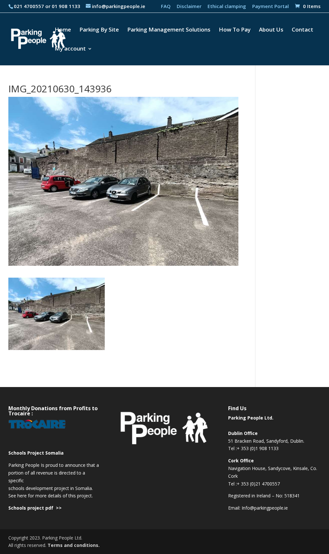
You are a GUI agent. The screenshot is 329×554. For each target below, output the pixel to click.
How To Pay (235, 30)
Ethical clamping (227, 6)
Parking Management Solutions (168, 30)
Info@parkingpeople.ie (265, 508)
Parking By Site (99, 30)
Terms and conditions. (74, 545)
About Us (271, 30)
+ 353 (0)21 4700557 (258, 484)
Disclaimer (189, 6)
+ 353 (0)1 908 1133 (258, 448)
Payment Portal (270, 6)
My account (70, 49)
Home (63, 30)
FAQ (166, 6)
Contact (302, 30)
